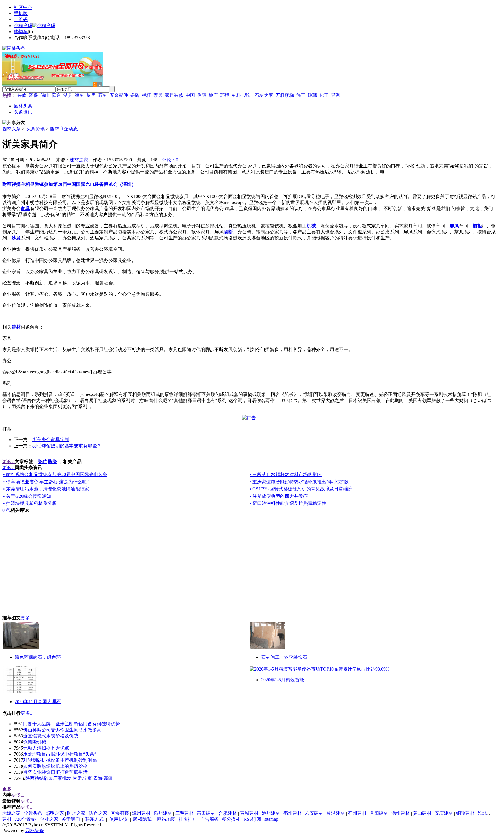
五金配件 (119, 95)
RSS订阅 (252, 819)
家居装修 (174, 95)
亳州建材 (292, 813)
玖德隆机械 (34, 741)
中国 (190, 95)
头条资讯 (35, 128)
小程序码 (23, 25)
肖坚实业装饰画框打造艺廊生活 (55, 772)
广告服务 (209, 819)
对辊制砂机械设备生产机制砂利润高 (60, 760)
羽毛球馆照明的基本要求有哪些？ (66, 445)
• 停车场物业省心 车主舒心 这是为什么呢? (46, 481)
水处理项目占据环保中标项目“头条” (59, 754)
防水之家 (76, 813)
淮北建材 (487, 813)
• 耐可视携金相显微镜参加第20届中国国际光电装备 (55, 474)
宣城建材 (249, 813)
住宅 (201, 95)
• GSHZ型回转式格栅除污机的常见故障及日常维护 (301, 488)
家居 (158, 95)
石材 (102, 95)
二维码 (21, 19)
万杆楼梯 (285, 95)
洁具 (68, 95)
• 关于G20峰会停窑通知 (27, 496)
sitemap (271, 819)
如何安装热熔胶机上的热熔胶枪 (55, 766)
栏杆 (146, 95)
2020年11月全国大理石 (38, 701)
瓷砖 (134, 95)
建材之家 (79, 159)
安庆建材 (444, 813)
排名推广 (188, 819)
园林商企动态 (64, 128)
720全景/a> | (27, 819)
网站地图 (166, 819)
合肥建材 (227, 813)
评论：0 (170, 159)
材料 (236, 95)
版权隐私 (142, 819)
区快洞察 (119, 813)
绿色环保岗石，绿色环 (38, 657)
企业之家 (49, 819)
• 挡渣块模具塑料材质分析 (30, 503)
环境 (224, 95)
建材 (79, 95)
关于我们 (70, 819)
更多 (8, 461)
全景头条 (33, 813)
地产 (213, 95)
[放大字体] (4, 159)
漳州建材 (141, 813)
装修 (22, 95)
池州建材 (271, 813)
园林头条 (11, 128)
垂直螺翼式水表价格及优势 (50, 735)
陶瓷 (52, 461)
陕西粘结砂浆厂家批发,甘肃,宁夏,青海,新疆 (69, 778)
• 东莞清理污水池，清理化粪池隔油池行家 (46, 488)
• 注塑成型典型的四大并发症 (279, 496)
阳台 (56, 95)
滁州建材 (400, 813)
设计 (247, 95)
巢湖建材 (336, 813)
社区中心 (23, 7)
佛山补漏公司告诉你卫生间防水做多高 (62, 729)
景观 (335, 95)
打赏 (7, 429)
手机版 (21, 13)
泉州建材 (163, 813)
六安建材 (314, 813)
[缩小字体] (11, 159)
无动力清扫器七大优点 (46, 748)
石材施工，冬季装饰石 (284, 657)
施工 (300, 95)
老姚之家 (11, 813)
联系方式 (94, 819)
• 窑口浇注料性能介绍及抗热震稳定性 (288, 503)
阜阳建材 (379, 813)
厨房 (91, 95)
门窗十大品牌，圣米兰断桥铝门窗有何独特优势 (71, 723)
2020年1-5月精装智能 (282, 679)
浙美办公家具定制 (50, 439)
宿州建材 (357, 813)
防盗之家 (98, 813)
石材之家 (264, 95)
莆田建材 (206, 813)
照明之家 (55, 813)
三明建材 (184, 813)
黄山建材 (422, 813)
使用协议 (118, 819)
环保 (33, 95)
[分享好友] (13, 123)
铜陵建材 (465, 813)
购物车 (21, 31)
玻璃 (312, 95)
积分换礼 (231, 819)
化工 (324, 95)
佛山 (45, 95)
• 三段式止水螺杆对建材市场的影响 (286, 474)
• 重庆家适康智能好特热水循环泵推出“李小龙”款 (299, 481)
